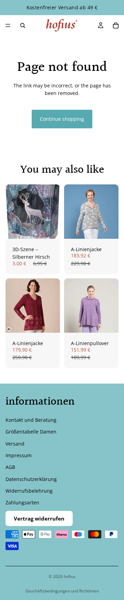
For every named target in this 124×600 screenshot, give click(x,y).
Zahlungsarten (22, 503)
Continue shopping (62, 119)
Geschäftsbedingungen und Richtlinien (62, 591)
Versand (15, 443)
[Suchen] (22, 25)
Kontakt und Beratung (31, 420)
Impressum (19, 455)
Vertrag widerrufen (39, 518)
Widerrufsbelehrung (29, 491)
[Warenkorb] (115, 25)
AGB (10, 467)
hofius (69, 576)
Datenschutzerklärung (31, 479)
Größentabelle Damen (31, 431)
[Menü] (8, 25)
